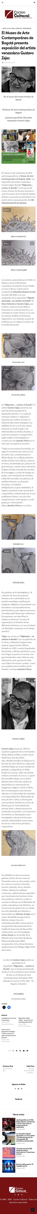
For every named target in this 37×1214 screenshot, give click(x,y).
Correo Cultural (20, 1199)
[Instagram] (21, 1089)
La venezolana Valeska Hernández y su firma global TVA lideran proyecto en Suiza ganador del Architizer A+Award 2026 (25, 1137)
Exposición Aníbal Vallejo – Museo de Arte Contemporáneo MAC (26, 1020)
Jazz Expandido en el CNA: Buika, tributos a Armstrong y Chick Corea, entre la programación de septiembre (25, 1123)
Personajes (27, 28)
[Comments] (27, 1051)
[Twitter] (18, 1089)
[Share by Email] (23, 1051)
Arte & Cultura (9, 28)
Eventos (18, 28)
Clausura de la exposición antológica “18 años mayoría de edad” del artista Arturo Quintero (8, 1033)
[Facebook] (15, 1089)
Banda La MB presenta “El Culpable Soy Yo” (24, 1165)
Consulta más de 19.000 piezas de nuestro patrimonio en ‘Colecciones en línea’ (25, 1151)
